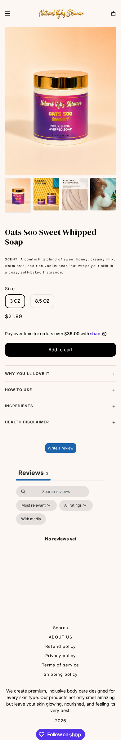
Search (60, 627)
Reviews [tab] (33, 472)
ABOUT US (60, 636)
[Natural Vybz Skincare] (60, 13)
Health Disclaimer (27, 422)
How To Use (18, 389)
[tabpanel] (60, 546)
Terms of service (60, 664)
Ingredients (19, 406)
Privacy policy (60, 655)
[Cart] (113, 13)
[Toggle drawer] (7, 13)
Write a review (61, 448)
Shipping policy (61, 674)
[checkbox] (31, 519)
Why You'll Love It (27, 373)
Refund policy (60, 646)
